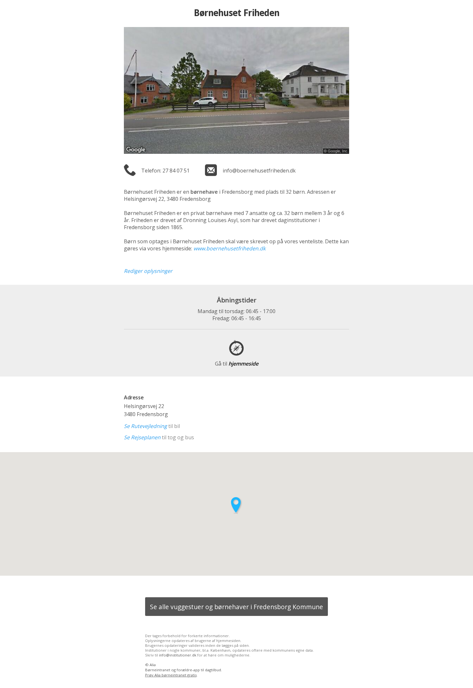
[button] (236, 505)
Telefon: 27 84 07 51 (165, 170)
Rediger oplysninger (148, 270)
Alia (153, 664)
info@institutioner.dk (177, 655)
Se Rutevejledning (145, 426)
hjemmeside (236, 363)
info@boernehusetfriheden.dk (259, 170)
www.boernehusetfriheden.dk (229, 248)
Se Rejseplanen (142, 437)
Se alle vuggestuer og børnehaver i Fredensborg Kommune (236, 606)
